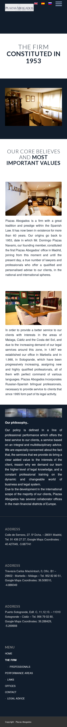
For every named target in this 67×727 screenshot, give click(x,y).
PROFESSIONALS (20, 666)
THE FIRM (11, 660)
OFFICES (10, 686)
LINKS (10, 679)
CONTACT (10, 692)
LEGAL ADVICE (16, 698)
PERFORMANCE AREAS (19, 673)
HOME (8, 653)
